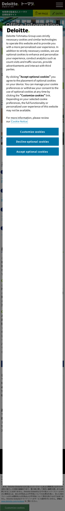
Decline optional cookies (32, 141)
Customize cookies (32, 131)
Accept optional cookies (32, 151)
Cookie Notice (19, 121)
